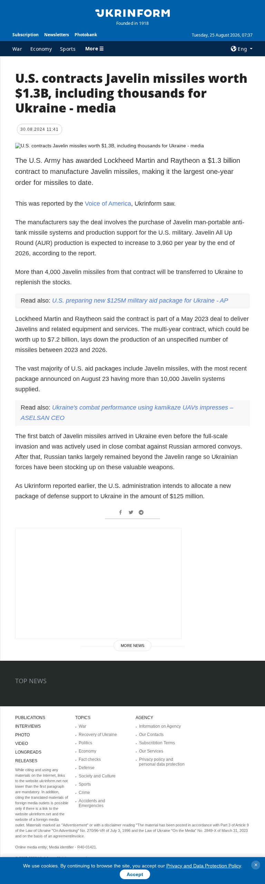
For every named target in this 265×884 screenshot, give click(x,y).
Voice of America (107, 203)
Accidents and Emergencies (92, 803)
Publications (30, 717)
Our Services (151, 751)
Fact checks (90, 759)
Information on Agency (160, 726)
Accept (135, 874)
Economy (41, 49)
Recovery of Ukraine (98, 734)
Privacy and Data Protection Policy (203, 865)
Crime (84, 792)
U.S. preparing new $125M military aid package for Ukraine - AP (140, 300)
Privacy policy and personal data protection (162, 762)
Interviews (28, 726)
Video (21, 743)
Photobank (86, 35)
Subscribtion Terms (157, 742)
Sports (68, 49)
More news (132, 646)
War (17, 49)
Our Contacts (151, 734)
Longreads (28, 752)
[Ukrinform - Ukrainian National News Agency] (132, 12)
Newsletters (56, 35)
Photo (22, 735)
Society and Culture (97, 776)
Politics (85, 742)
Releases (26, 760)
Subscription (25, 35)
